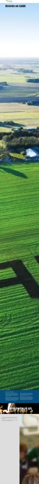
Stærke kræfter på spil (19, 408)
